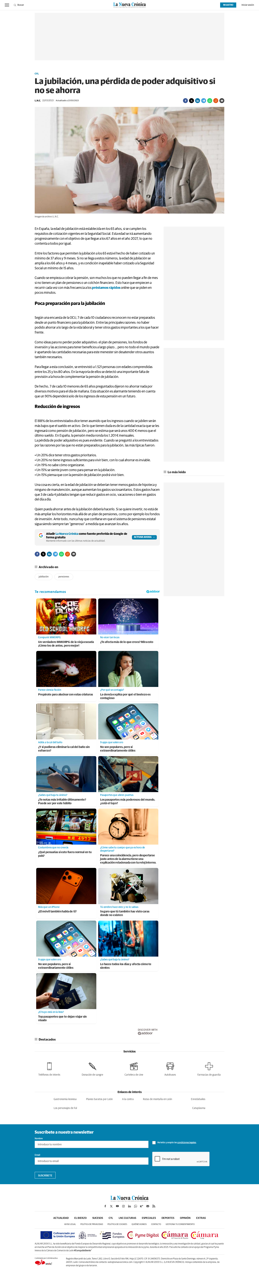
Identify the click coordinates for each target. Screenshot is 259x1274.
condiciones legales (186, 1143)
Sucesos (97, 1218)
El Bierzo (80, 1218)
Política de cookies (117, 1224)
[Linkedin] (197, 100)
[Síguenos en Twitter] (111, 1206)
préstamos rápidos (106, 288)
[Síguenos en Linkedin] (129, 1206)
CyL (37, 74)
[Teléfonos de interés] (49, 1068)
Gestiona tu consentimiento (180, 1224)
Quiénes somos (139, 1224)
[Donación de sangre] (92, 1068)
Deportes (168, 1218)
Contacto (156, 1224)
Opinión (185, 1218)
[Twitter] (191, 100)
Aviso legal (70, 1224)
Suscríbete (45, 1175)
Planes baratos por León (99, 1099)
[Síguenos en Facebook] (105, 1206)
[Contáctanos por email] (148, 1206)
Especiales (149, 1218)
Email (37, 1155)
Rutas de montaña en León (157, 1099)
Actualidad (61, 1218)
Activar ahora (142, 537)
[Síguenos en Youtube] (117, 1206)
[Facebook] (185, 100)
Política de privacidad (91, 1224)
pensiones (63, 577)
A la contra (128, 1099)
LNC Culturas (127, 1218)
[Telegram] (203, 100)
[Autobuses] (170, 1068)
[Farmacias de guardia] (209, 1068)
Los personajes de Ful (65, 1108)
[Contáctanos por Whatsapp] (136, 1206)
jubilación (44, 577)
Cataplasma (198, 1108)
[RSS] (154, 1206)
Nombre (39, 1139)
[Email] (221, 100)
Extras (201, 1218)
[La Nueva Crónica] (129, 1200)
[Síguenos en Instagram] (123, 1206)
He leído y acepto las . (177, 1143)
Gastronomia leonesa (65, 1099)
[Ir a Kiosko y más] (142, 1206)
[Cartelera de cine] (134, 1068)
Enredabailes (198, 1099)
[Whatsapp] (209, 100)
